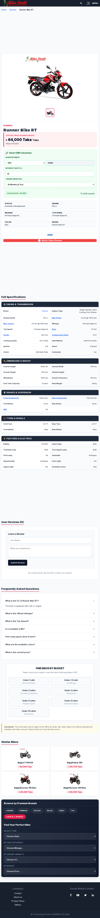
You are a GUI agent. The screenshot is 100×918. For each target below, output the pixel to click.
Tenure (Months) (13, 179)
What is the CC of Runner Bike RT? (22, 601)
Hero (61, 810)
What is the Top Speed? (17, 621)
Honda (9, 810)
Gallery (18, 905)
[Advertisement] (50, 34)
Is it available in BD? (15, 629)
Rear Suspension (59, 398)
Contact (17, 893)
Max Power (56, 318)
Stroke (6, 335)
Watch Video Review (52, 240)
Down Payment (12, 157)
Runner (13, 10)
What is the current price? (17, 652)
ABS (5, 409)
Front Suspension (11, 398)
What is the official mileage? (19, 613)
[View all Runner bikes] (50, 235)
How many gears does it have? (20, 636)
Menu (95, 3)
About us (18, 897)
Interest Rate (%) (13, 168)
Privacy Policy (17, 901)
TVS (73, 810)
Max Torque (8, 324)
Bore (54, 329)
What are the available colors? (20, 644)
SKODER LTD (58, 914)
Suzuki (37, 810)
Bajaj (50, 810)
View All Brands (14, 817)
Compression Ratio (60, 335)
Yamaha (23, 810)
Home (4, 10)
